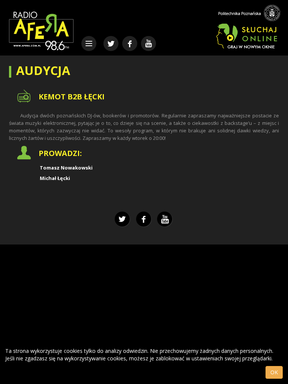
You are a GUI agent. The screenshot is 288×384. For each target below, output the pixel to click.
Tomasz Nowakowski (66, 167)
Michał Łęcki (55, 178)
